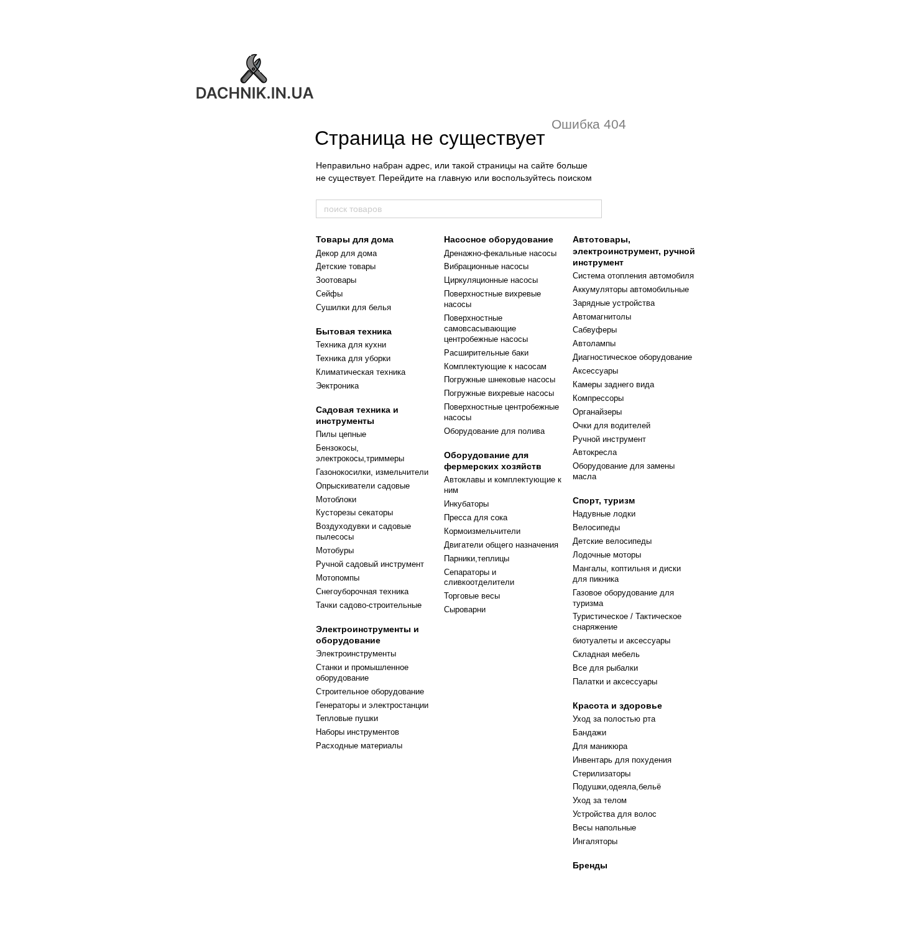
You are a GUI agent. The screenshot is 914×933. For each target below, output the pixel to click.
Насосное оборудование (498, 239)
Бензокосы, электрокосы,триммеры (360, 453)
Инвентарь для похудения (622, 760)
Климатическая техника (360, 372)
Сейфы (329, 293)
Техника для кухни (351, 344)
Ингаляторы (595, 841)
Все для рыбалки (605, 668)
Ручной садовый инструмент (370, 564)
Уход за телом (600, 800)
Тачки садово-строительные (369, 605)
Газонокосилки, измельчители (372, 472)
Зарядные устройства (614, 303)
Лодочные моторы (607, 554)
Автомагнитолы (602, 316)
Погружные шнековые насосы (499, 379)
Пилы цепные (341, 434)
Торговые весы (472, 595)
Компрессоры (598, 398)
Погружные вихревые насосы (499, 393)
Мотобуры (335, 550)
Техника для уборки (353, 358)
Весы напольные (604, 827)
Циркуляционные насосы (491, 280)
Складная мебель (606, 654)
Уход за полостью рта (614, 719)
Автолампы (594, 343)
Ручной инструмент (609, 439)
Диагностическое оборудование (632, 357)
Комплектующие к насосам (495, 366)
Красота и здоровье (617, 705)
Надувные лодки (604, 513)
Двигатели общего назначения (501, 544)
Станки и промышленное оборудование (362, 673)
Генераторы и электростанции (372, 705)
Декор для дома (346, 253)
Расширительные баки (486, 352)
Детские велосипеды (612, 541)
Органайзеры (597, 411)
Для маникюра (600, 746)
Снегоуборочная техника (362, 591)
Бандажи (589, 732)
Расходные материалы (359, 745)
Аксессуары (595, 370)
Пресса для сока (475, 517)
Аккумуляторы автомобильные (631, 289)
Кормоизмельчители (482, 531)
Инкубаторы (466, 503)
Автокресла (595, 452)
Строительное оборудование (370, 691)
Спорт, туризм (604, 500)
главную (455, 178)
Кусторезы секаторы (354, 512)
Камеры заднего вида (613, 384)
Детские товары (346, 266)
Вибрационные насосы (486, 266)
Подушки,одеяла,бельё (617, 786)
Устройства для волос (615, 814)
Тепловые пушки (347, 718)
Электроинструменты (356, 653)
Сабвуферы (595, 329)
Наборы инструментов (357, 732)
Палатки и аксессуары (615, 681)
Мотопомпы (337, 577)
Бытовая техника (354, 331)
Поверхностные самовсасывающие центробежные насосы (486, 328)
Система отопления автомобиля (633, 275)
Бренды (590, 865)
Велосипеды (596, 527)
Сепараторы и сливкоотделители (479, 577)
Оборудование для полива (494, 431)
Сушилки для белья (353, 307)
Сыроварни (465, 609)
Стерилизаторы (601, 773)
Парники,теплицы (476, 558)
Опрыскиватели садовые (363, 485)
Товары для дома (355, 239)
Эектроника (337, 385)
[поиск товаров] (592, 209)
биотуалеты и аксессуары (621, 640)
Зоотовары (336, 280)
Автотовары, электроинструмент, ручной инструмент (634, 250)
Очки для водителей (611, 425)
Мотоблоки (336, 499)
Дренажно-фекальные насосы (500, 253)
